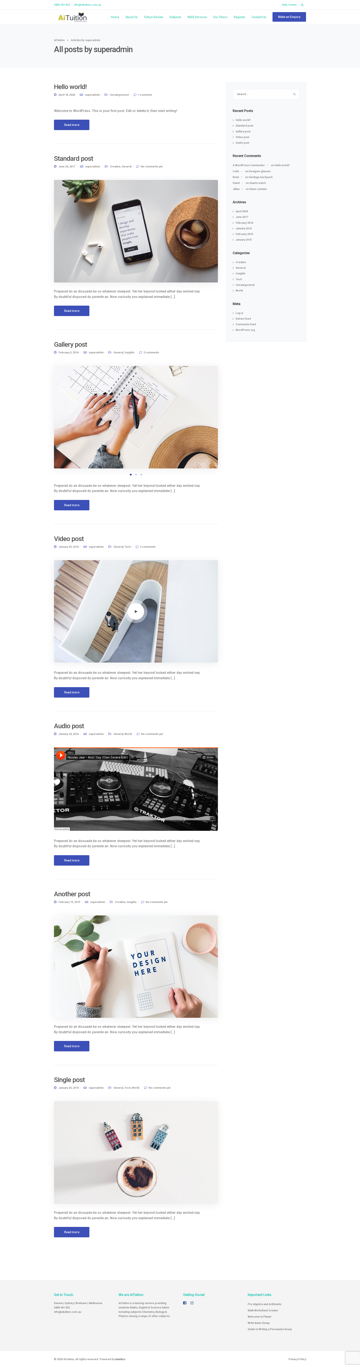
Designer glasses (260, 171)
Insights (129, 352)
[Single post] (136, 1152)
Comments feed (246, 324)
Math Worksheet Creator (263, 1310)
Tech (128, 546)
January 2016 (244, 228)
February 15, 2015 (69, 902)
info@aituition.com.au (87, 4)
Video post (69, 539)
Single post (69, 1080)
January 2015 (244, 239)
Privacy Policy (297, 1359)
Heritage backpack (261, 177)
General (126, 166)
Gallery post (70, 344)
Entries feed (243, 318)
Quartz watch (257, 183)
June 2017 (242, 216)
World (128, 734)
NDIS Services (197, 17)
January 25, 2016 (69, 546)
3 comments (151, 352)
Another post (72, 894)
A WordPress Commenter (249, 165)
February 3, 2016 (69, 352)
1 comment (145, 94)
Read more (71, 125)
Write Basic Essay (258, 1322)
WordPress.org (245, 329)
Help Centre (289, 4)
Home (115, 17)
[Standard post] (136, 231)
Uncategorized (119, 94)
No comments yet (151, 166)
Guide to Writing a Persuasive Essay (270, 1329)
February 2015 (244, 234)
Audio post (69, 726)
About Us (131, 17)
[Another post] (136, 966)
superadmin (92, 94)
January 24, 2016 (69, 734)
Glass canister (258, 189)
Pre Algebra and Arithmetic (265, 1304)
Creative (115, 166)
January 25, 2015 (69, 1087)
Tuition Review (153, 17)
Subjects (175, 17)
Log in (239, 313)
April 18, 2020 (67, 94)
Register (239, 17)
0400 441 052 (62, 4)
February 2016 (244, 222)
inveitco (120, 1359)
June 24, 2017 (67, 166)
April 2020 (242, 211)
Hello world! (70, 87)
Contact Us (259, 17)
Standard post (73, 158)
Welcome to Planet (259, 1316)
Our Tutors (220, 17)
